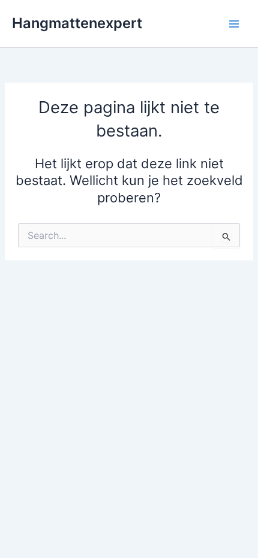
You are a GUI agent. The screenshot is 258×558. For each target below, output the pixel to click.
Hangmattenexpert (77, 23)
